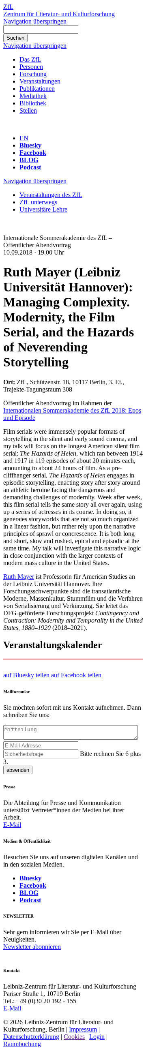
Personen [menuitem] (31, 66)
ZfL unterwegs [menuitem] (38, 202)
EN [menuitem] (23, 138)
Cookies (74, 1036)
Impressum (83, 1029)
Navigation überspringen (35, 21)
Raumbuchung (22, 1043)
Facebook (32, 152)
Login (97, 1036)
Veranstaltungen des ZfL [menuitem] (50, 194)
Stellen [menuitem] (28, 110)
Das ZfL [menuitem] (30, 59)
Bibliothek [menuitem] (32, 103)
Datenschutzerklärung (31, 1036)
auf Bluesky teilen (26, 675)
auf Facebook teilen (76, 675)
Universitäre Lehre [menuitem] (43, 209)
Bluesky (30, 145)
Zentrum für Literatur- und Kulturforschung (59, 14)
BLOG (28, 159)
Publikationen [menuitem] (37, 88)
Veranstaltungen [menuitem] (39, 81)
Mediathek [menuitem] (33, 95)
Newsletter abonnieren (32, 946)
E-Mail (12, 824)
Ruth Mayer (18, 576)
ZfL (8, 6)
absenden (17, 770)
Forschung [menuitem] (33, 74)
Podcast (30, 167)
